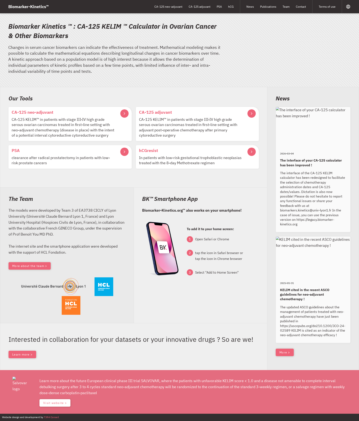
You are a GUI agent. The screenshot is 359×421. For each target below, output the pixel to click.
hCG (231, 7)
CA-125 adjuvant (199, 7)
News (250, 7)
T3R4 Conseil (51, 417)
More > (284, 352)
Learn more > (22, 354)
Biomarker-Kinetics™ (28, 6)
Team (286, 7)
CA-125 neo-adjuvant (168, 7)
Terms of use (327, 7)
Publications (268, 7)
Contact (301, 7)
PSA (219, 7)
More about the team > (29, 266)
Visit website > (55, 403)
